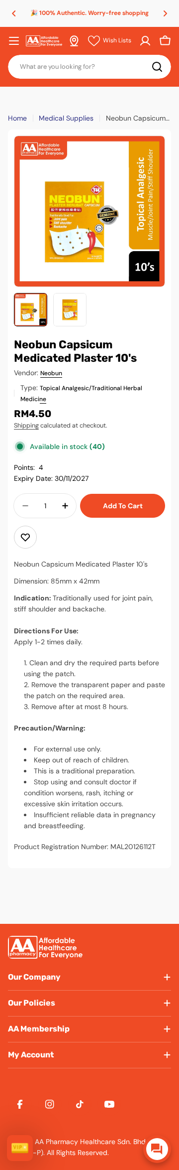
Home (17, 118)
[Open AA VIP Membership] (20, 1148)
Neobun (51, 373)
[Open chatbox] (157, 1149)
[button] (14, 13)
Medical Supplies (66, 118)
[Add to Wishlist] (25, 537)
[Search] (157, 67)
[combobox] (89, 67)
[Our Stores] (74, 41)
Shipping (26, 426)
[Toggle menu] (14, 41)
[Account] (145, 41)
